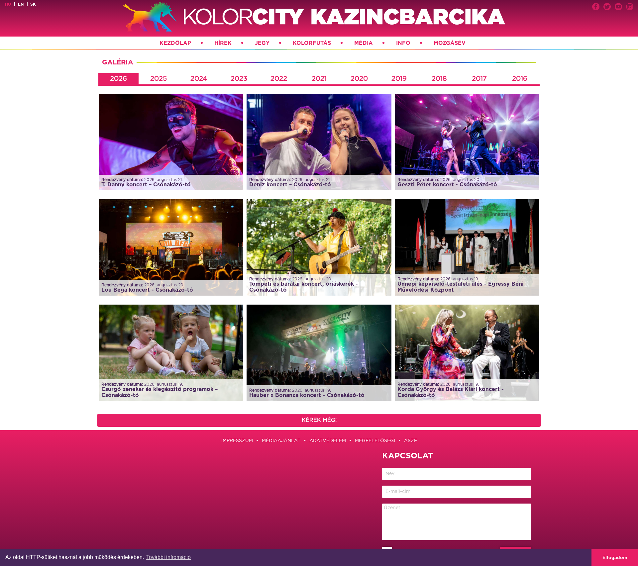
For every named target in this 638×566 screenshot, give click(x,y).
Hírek (223, 43)
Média (363, 43)
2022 (278, 78)
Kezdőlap (175, 43)
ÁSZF (410, 440)
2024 (198, 78)
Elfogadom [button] (614, 557)
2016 (519, 78)
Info (403, 43)
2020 (359, 78)
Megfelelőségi (375, 440)
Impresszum (237, 440)
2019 (399, 78)
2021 (319, 78)
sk (33, 4)
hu (8, 4)
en (21, 4)
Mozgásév (450, 43)
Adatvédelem (327, 440)
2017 (479, 78)
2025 (158, 78)
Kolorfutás (312, 43)
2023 (239, 78)
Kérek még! (319, 420)
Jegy (262, 43)
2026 (118, 78)
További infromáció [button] (168, 557)
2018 (439, 78)
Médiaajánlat (281, 440)
